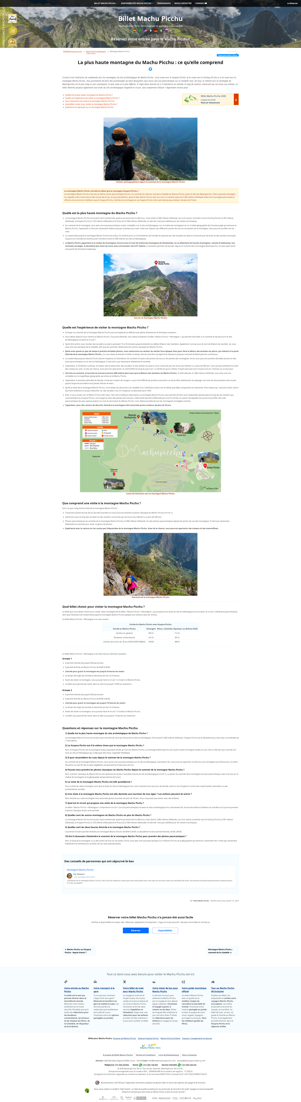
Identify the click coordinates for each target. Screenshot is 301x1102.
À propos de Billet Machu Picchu (118, 1055)
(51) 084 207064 (122, 1065)
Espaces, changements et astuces (197, 1038)
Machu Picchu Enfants (170, 1038)
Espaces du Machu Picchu (124, 1038)
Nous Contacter (189, 1055)
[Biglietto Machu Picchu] (161, 31)
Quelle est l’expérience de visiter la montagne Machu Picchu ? (92, 98)
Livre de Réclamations (168, 1055)
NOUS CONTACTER (183, 3)
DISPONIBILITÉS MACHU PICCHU (136, 3)
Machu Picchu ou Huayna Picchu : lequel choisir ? (78, 951)
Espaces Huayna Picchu (148, 1038)
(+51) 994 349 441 (189, 1065)
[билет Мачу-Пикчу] (166, 31)
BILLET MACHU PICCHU (104, 3)
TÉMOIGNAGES (164, 3)
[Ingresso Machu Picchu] (140, 31)
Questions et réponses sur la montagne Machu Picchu (89, 107)
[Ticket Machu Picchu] (145, 31)
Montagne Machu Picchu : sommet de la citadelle (220, 951)
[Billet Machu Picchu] (150, 31)
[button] (136, 930)
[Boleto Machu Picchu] (135, 31)
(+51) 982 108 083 (150, 1065)
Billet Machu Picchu (150, 18)
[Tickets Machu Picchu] (156, 31)
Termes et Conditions (146, 1055)
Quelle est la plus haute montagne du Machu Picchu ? (89, 95)
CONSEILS (200, 3)
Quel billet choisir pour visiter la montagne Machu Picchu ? (91, 104)
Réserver (293, 3)
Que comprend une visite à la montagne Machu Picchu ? (90, 101)
